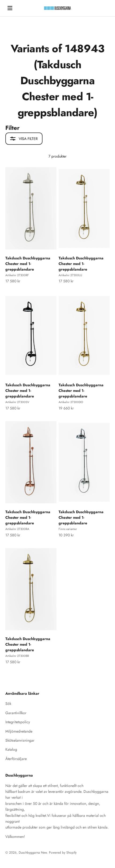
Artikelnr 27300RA (17, 529)
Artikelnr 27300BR (17, 656)
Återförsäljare (16, 758)
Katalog (11, 749)
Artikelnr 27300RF (17, 275)
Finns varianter (68, 529)
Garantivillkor (15, 713)
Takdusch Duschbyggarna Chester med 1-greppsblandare (27, 263)
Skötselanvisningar (19, 740)
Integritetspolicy (17, 722)
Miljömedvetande (18, 731)
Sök (8, 703)
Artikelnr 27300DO (71, 402)
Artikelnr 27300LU (70, 275)
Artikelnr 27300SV (17, 402)
